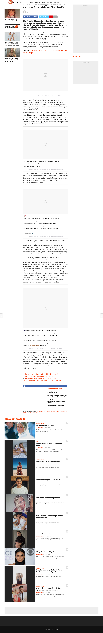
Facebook (66, 622)
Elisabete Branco (31, 11)
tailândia (34, 412)
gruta (62, 411)
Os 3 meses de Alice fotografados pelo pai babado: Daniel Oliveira (11, 28)
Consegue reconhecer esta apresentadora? (11, 20)
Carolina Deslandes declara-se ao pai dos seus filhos (42, 378)
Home (31, 2)
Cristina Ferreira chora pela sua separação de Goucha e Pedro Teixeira (12, 44)
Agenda (56, 2)
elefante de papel (55, 411)
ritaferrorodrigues (41, 95)
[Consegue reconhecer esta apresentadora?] (12, 17)
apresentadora (46, 411)
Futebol (49, 2)
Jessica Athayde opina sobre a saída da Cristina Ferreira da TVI (12, 60)
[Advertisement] (34, 397)
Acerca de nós (43, 622)
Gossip (43, 2)
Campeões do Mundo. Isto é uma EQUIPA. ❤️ (35, 93)
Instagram (59, 622)
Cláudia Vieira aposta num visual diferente (39, 376)
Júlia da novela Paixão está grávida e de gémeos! (41, 374)
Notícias (37, 2)
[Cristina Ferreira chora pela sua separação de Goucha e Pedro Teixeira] (12, 40)
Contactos (51, 622)
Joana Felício (39, 427)
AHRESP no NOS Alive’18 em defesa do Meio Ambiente (42, 381)
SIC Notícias (40, 169)
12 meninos (39, 411)
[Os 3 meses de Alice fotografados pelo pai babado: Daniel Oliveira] (9, 23)
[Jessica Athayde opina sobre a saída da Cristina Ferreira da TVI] (12, 56)
